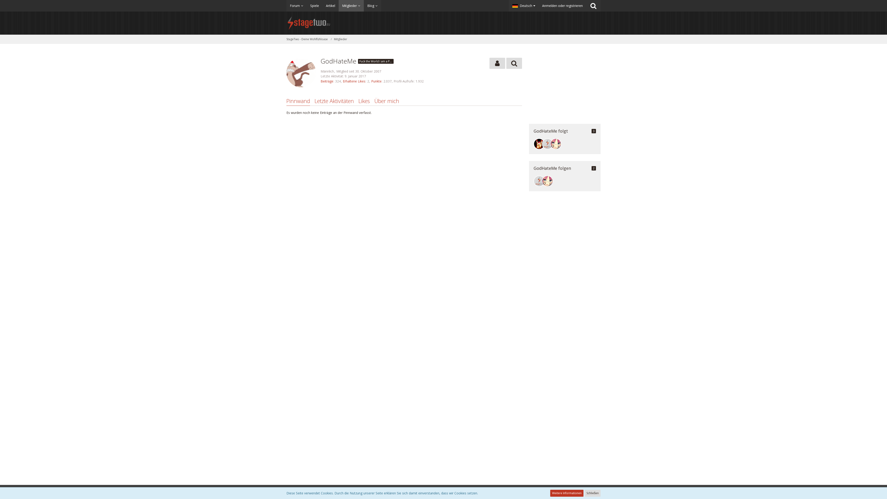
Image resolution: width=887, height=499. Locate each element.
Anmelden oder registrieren (562, 5)
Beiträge (327, 81)
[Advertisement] (564, 87)
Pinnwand (298, 101)
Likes (364, 101)
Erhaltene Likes (354, 81)
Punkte (376, 81)
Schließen (592, 493)
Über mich (386, 101)
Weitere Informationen (567, 493)
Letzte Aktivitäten (334, 101)
